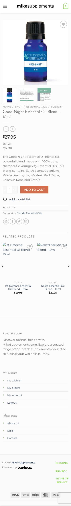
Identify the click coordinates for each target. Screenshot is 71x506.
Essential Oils (36, 106)
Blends (56, 106)
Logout (12, 402)
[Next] (62, 52)
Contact (12, 438)
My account (14, 395)
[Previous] (8, 52)
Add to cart (34, 189)
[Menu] (5, 6)
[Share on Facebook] (13, 221)
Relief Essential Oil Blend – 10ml (53, 287)
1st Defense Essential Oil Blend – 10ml (18, 287)
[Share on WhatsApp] (6, 221)
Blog (10, 430)
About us (13, 423)
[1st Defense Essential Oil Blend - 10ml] (18, 261)
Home (7, 106)
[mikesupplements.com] (35, 6)
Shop (18, 106)
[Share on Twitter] (19, 221)
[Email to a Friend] (26, 221)
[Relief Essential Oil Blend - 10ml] (52, 261)
